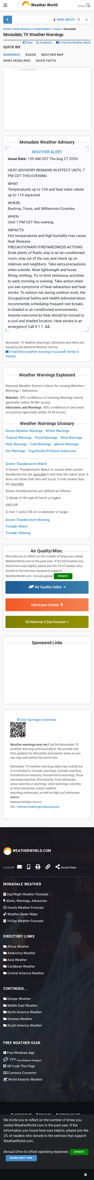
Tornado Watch (16, 526)
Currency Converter (21, 1073)
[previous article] (79, 20)
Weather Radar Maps (22, 914)
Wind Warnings (71, 438)
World (6, 29)
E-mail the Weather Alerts (75, 42)
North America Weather (24, 1012)
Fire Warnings (15, 451)
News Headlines (17, 60)
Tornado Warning (17, 533)
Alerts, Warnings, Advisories (26, 901)
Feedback (45, 42)
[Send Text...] (28, 867)
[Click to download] (18, 729)
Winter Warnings (58, 431)
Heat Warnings (16, 444)
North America (22, 29)
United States (42, 29)
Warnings (11, 54)
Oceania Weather (19, 1019)
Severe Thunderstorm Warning (27, 520)
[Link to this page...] (48, 867)
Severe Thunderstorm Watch (26, 464)
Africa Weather (18, 947)
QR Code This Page (20, 1066)
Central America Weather (25, 973)
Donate (79, 1151)
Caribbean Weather (21, 966)
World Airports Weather (24, 1079)
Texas (57, 29)
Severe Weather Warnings (24, 431)
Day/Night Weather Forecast (27, 894)
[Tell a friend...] (19, 867)
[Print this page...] (38, 867)
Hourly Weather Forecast (25, 908)
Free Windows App (20, 1053)
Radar (30, 54)
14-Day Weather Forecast (25, 921)
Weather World (43, 5)
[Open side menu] (5, 5)
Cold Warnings (40, 444)
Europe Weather (19, 999)
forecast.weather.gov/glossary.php (38, 806)
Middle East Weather (22, 1006)
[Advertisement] (47, 98)
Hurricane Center (46, 605)
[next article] (87, 20)
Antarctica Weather (21, 953)
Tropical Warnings (18, 438)
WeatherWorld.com (31, 851)
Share (29, 42)
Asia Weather (17, 960)
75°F (25, 1060)
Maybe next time (21, 1158)
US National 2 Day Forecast (46, 622)
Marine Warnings (66, 444)
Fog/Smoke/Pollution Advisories (52, 451)
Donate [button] (63, 576)
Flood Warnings (46, 438)
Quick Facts (46, 60)
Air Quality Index (48, 587)
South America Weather (24, 1025)
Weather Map (52, 54)
